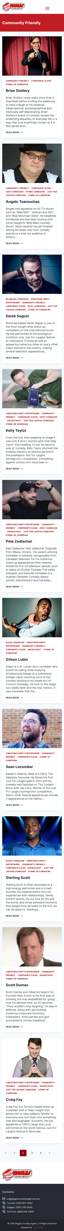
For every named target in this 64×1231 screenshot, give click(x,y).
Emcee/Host (14, 420)
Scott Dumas (17, 985)
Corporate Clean (41, 81)
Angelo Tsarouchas (22, 201)
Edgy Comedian (14, 192)
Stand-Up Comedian (17, 84)
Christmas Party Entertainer (22, 413)
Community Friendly (17, 81)
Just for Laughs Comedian (38, 420)
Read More (14, 132)
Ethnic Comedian (35, 192)
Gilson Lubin (17, 659)
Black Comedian (15, 642)
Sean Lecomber (19, 767)
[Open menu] (53, 8)
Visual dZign (37, 1227)
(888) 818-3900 (25, 1211)
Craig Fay (14, 1099)
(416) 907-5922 (24, 1203)
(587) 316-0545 (24, 1207)
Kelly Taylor (16, 430)
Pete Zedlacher (19, 541)
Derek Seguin (17, 316)
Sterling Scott (18, 878)
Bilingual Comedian (17, 299)
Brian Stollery (18, 90)
